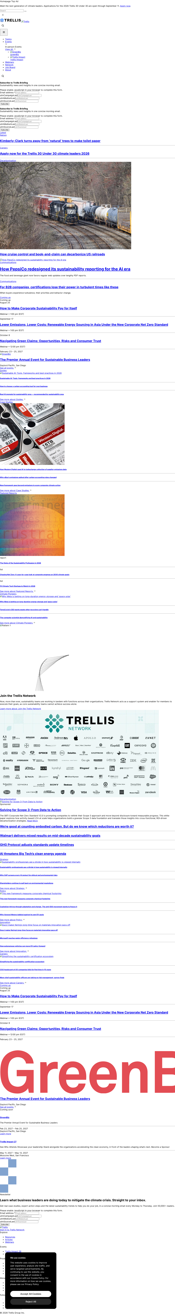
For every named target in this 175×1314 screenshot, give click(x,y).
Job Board (10, 67)
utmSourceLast (7, 101)
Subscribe (4, 104)
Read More (32, 820)
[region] (30, 1280)
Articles (9, 1239)
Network (9, 64)
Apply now (125, 6)
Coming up (5, 297)
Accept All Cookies (30, 1294)
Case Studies (6, 402)
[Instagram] (4, 1298)
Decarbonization (8, 160)
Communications (8, 262)
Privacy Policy (32, 1284)
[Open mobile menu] (4, 32)
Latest (3, 132)
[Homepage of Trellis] (4, 1227)
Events (8, 41)
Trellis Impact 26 (13, 1251)
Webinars (9, 62)
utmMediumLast (8, 98)
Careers (4, 148)
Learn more (20, 708)
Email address (7, 92)
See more (11, 399)
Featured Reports (8, 493)
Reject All (31, 1301)
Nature (3, 135)
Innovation (5, 922)
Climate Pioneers (8, 594)
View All (9, 49)
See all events (7, 368)
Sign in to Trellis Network (12, 1229)
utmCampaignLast (9, 95)
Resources (10, 1237)
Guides (3, 370)
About (8, 70)
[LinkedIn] (1, 1298)
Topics (8, 39)
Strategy (4, 859)
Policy (3, 891)
